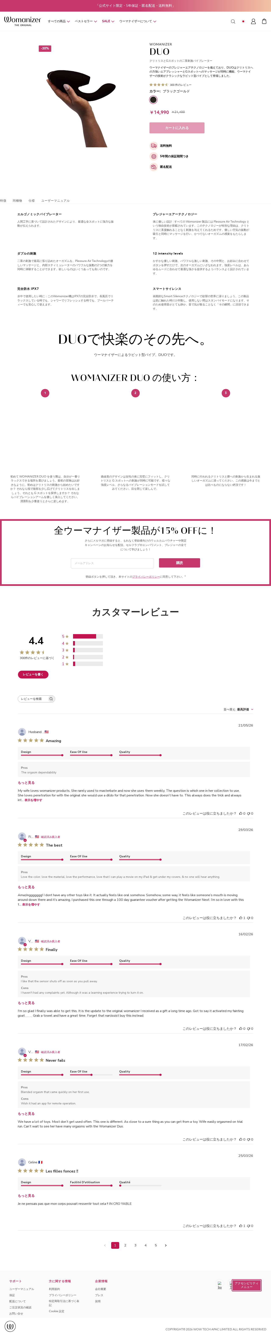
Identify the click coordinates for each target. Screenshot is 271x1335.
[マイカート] (264, 21)
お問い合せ (16, 1313)
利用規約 (54, 1289)
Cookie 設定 (56, 1311)
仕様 (32, 200)
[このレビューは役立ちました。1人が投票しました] (240, 918)
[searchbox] (32, 699)
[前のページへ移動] (105, 1245)
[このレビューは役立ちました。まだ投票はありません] (240, 813)
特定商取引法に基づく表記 (64, 1303)
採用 (98, 1301)
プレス (99, 1295)
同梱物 (17, 200)
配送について (17, 1301)
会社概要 (100, 1289)
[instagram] (220, 1283)
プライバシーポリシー (146, 577)
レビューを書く (33, 674)
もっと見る (26, 782)
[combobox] (238, 709)
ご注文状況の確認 (20, 1307)
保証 (12, 1295)
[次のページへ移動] (166, 1245)
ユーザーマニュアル (55, 200)
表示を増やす (33, 800)
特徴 (3, 200)
